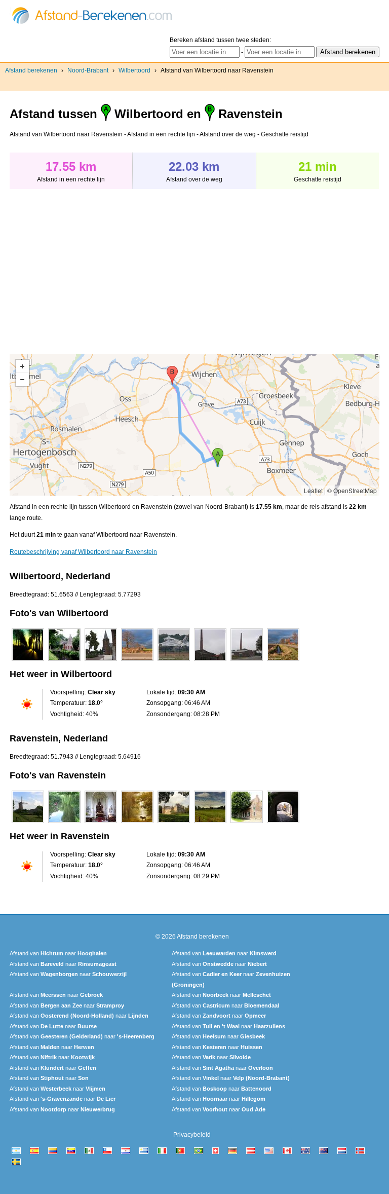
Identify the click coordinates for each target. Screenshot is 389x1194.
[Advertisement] (95, 266)
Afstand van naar (58, 953)
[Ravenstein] (28, 823)
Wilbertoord (134, 70)
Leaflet (313, 490)
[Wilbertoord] (28, 660)
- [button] (22, 379)
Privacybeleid (192, 1134)
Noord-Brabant (87, 70)
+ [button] (22, 366)
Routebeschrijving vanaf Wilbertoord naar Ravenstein (83, 551)
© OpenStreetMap (352, 490)
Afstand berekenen (31, 70)
